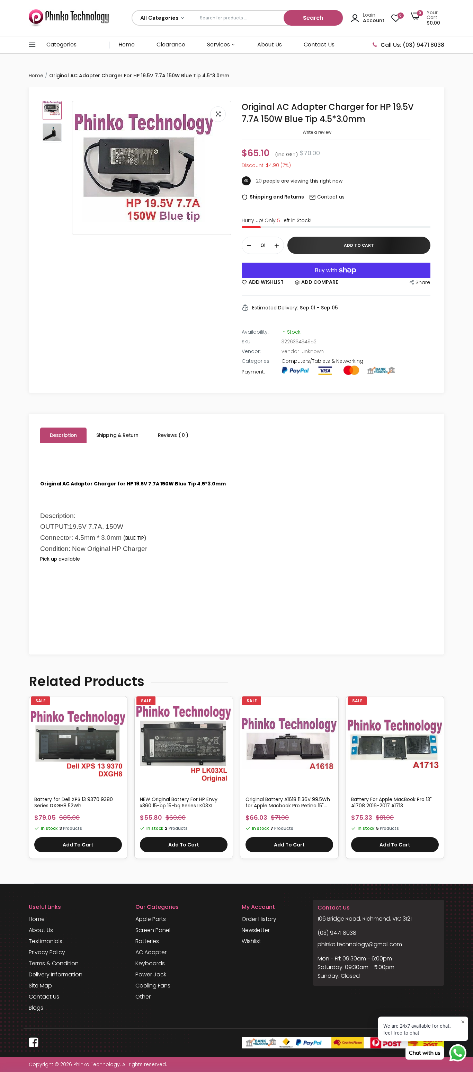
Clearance (171, 45)
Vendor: (251, 351)
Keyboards (150, 963)
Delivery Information (55, 974)
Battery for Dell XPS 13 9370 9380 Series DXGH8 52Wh (73, 802)
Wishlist (251, 941)
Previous (28, 781)
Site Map (40, 986)
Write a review (317, 132)
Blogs (36, 1008)
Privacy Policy (47, 952)
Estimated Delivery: (275, 308)
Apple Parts (150, 919)
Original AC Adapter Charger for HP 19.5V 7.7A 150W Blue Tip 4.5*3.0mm (328, 113)
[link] (119, 710)
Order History (259, 919)
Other (143, 997)
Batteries (147, 941)
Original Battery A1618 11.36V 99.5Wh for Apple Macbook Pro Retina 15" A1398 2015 (288, 802)
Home (126, 45)
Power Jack (150, 974)
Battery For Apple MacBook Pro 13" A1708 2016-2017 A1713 (391, 802)
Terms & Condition (54, 963)
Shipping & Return (117, 435)
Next (444, 781)
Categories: (256, 361)
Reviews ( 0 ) (173, 435)
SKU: (246, 342)
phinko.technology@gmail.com (360, 944)
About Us (269, 45)
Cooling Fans (152, 986)
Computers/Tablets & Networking (322, 361)
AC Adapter (151, 952)
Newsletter (256, 930)
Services (219, 45)
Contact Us (319, 45)
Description (63, 435)
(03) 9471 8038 (337, 933)
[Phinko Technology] (69, 18)
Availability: (255, 332)
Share (423, 282)
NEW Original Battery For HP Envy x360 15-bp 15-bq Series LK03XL (178, 802)
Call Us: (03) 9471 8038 (412, 45)
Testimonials (45, 941)
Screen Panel (152, 930)
